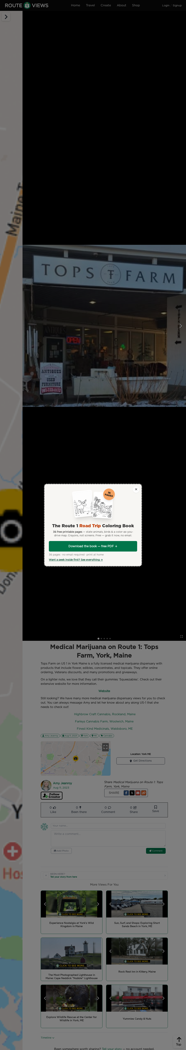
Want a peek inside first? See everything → (76, 560)
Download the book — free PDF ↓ (93, 546)
